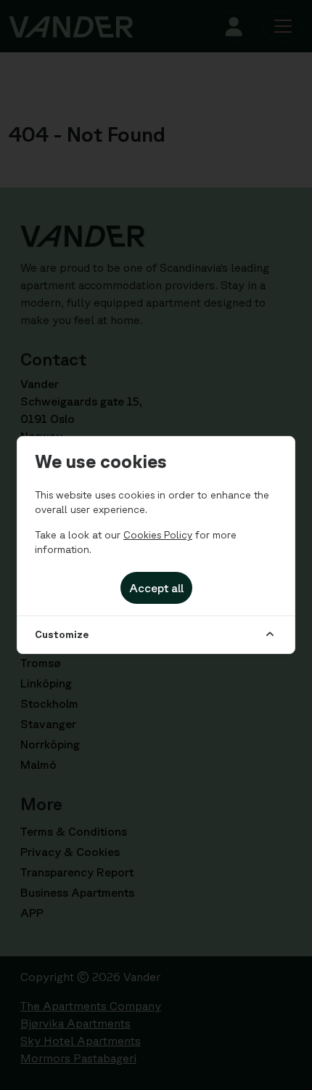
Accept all (156, 587)
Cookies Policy (157, 535)
